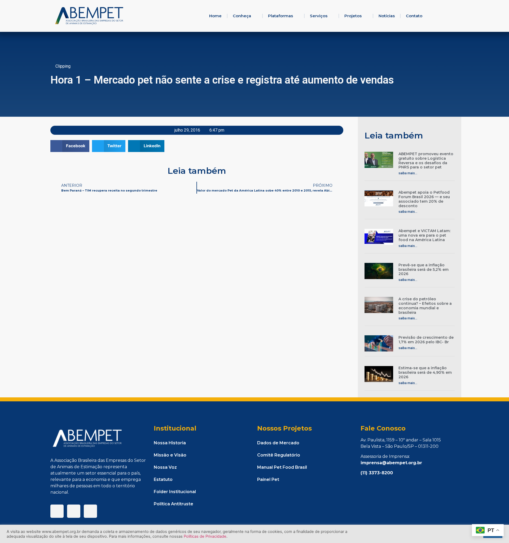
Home (215, 15)
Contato (414, 15)
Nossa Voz (165, 467)
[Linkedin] (73, 511)
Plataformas (280, 15)
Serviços (318, 15)
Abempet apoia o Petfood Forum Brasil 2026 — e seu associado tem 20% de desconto (424, 199)
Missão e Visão (170, 455)
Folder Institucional (175, 491)
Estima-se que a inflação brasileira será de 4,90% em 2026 (425, 372)
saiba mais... (407, 173)
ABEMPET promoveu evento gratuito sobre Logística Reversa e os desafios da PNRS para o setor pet (425, 160)
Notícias (387, 15)
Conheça (242, 15)
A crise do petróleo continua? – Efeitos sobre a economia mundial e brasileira (425, 306)
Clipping (63, 66)
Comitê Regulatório (278, 455)
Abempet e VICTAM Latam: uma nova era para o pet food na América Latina (424, 235)
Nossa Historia (170, 442)
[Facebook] (57, 511)
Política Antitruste (173, 503)
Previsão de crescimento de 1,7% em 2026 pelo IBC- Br (426, 339)
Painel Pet (268, 479)
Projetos (353, 15)
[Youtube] (90, 511)
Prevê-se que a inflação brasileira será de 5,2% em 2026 (423, 269)
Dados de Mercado (278, 442)
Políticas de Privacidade (205, 536)
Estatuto (163, 479)
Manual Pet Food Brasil (282, 467)
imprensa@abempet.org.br (391, 462)
